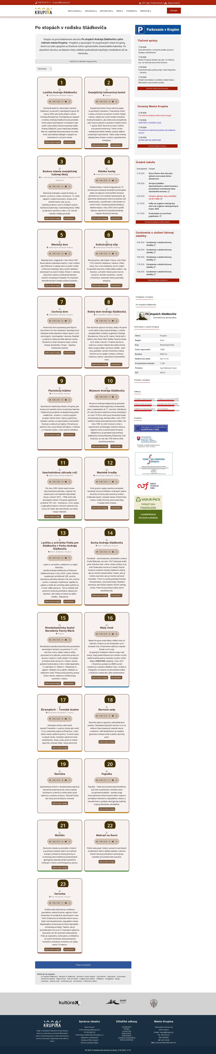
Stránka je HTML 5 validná (89, 1040)
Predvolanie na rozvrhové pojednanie (160, 214)
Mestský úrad (106, 11)
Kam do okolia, (72, 979)
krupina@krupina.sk (61, 2)
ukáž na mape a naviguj (52, 142)
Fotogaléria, (109, 979)
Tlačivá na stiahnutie (126, 1040)
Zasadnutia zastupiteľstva (126, 1038)
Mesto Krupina (74, 11)
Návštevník (145, 11)
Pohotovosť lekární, (48, 979)
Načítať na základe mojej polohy (83, 61)
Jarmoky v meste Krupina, (86, 976)
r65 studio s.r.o (98, 1035)
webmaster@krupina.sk (92, 1030)
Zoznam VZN (126, 1031)
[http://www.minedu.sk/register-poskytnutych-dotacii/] (148, 441)
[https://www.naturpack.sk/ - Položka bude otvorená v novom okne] (148, 509)
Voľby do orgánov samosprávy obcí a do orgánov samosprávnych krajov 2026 (163, 206)
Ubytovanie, (111, 976)
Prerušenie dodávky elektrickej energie (155, 115)
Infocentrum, (101, 976)
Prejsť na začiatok (83, 965)
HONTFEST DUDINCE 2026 (150, 123)
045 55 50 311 (44, 2)
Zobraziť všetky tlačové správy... (157, 88)
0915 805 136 (91, 1032)
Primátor (126, 1029)
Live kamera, (77, 981)
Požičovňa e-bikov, (90, 981)
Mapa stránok (173, 3)
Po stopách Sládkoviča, (49, 976)
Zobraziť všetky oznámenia (157, 280)
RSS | (144, 3)
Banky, (117, 979)
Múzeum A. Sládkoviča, (67, 976)
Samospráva (90, 11)
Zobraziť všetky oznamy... (157, 146)
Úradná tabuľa (156, 3)
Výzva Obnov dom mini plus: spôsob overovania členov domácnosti (161, 176)
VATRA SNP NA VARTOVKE (150, 140)
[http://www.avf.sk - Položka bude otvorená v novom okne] (148, 485)
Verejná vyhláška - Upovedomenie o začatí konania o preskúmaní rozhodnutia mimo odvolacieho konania (163, 187)
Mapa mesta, (61, 979)
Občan (119, 11)
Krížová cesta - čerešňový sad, (61, 981)
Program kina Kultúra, (87, 979)
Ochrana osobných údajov (89, 1043)
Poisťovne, (45, 981)
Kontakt (174, 10)
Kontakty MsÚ (126, 1027)
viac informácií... (69, 142)
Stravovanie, (121, 976)
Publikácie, (100, 979)
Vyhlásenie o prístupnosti (89, 1037)
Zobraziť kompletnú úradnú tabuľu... (157, 222)
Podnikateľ (131, 11)
